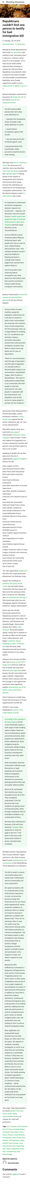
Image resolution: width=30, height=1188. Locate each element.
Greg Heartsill (19, 1135)
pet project (15, 432)
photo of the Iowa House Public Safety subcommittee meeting (12, 1113)
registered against (19, 459)
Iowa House (16, 1138)
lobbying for (23, 571)
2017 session (12, 1126)
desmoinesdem (8, 44)
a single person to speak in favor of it (14, 86)
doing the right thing (13, 670)
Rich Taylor (16, 1146)
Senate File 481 (18, 97)
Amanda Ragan (19, 1129)
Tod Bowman (11, 1152)
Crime (21, 1132)
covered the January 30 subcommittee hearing (14, 297)
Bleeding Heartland (15, 2)
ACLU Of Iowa (7, 1129)
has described (16, 52)
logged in (15, 1174)
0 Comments (20, 44)
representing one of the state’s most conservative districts (14, 690)
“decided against (12, 174)
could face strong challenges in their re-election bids (13, 643)
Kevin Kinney (13, 1143)
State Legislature (12, 1149)
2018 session (22, 1126)
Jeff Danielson (13, 1140)
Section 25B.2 (18, 827)
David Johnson (7, 1135)
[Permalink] (3, 40)
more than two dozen (10, 171)
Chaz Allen (14, 1132)
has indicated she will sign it (16, 597)
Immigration (7, 1138)
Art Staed (6, 1132)
